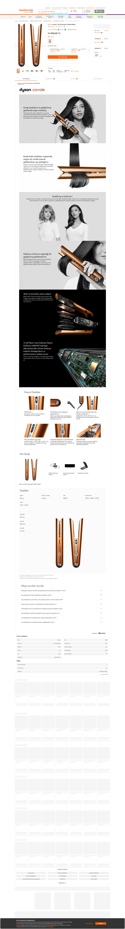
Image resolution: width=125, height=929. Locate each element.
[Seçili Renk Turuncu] (50, 41)
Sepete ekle (64, 57)
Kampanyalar (65, 7)
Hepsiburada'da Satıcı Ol (101, 7)
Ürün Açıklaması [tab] (26, 78)
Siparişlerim (48, 7)
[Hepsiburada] (26, 10)
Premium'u (27, 12)
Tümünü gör (106, 30)
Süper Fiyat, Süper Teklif (56, 7)
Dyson (50, 24)
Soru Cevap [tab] (74, 78)
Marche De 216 (98, 32)
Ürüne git (105, 38)
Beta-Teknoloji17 (98, 42)
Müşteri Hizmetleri (81, 7)
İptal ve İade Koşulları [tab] (98, 78)
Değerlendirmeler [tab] (50, 78)
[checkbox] (58, 50)
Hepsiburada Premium (90, 7)
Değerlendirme (59, 26)
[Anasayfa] (16, 21)
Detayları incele (52, 52)
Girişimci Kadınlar (72, 7)
